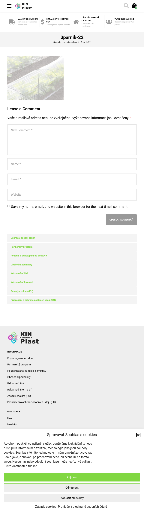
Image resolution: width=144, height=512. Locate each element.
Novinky (12, 424)
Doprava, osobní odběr (23, 237)
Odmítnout (72, 487)
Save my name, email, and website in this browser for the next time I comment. (69, 207)
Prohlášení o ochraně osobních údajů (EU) (33, 300)
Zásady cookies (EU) (22, 291)
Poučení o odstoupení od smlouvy (29, 255)
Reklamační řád (19, 273)
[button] (138, 435)
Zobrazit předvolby (72, 498)
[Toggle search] (126, 6)
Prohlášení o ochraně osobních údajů (82, 506)
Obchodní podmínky (21, 264)
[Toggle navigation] (9, 6)
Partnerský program (21, 246)
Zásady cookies (45, 506)
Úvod (10, 418)
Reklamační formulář (22, 282)
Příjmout (72, 477)
